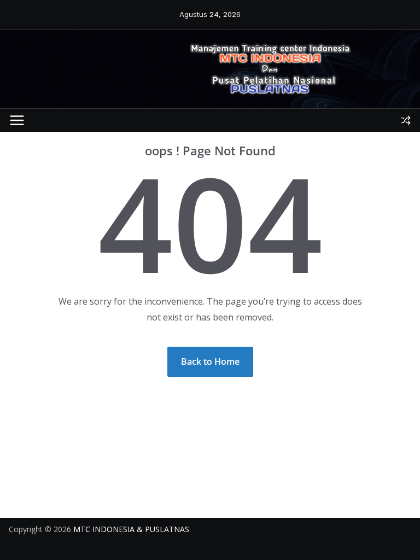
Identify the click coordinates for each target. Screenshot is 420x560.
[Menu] (17, 120)
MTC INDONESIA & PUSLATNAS (131, 529)
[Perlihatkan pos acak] (405, 120)
